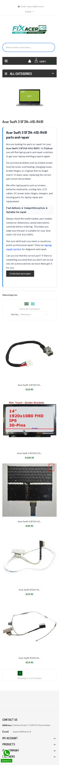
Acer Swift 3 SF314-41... (29, 385)
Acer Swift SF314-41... (29, 589)
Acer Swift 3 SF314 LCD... (29, 453)
